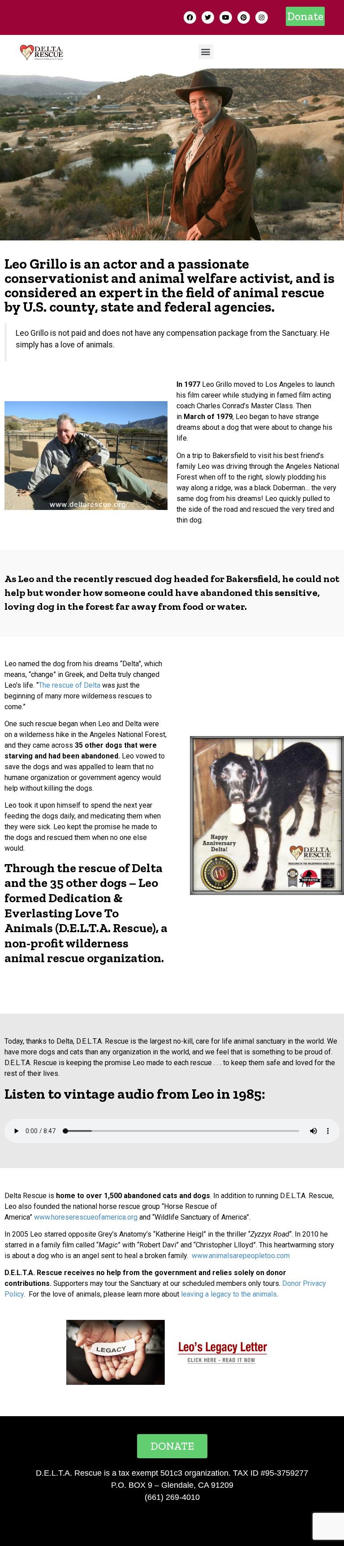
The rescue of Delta (69, 685)
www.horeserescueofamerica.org (86, 1217)
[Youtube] (225, 17)
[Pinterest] (243, 17)
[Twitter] (208, 17)
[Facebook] (190, 17)
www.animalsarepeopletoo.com (241, 1255)
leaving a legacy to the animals (229, 1294)
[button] (305, 16)
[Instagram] (261, 17)
